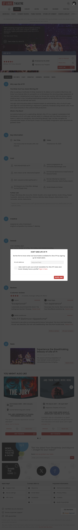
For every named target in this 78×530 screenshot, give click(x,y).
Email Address (19, 262)
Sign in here (43, 269)
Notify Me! (59, 277)
